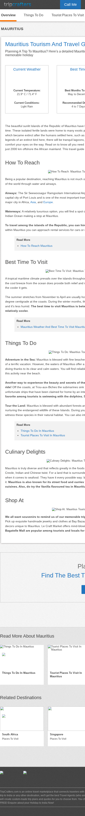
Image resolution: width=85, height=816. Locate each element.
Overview (8, 15)
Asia (33, 202)
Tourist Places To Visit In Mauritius (43, 435)
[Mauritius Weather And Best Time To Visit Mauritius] (27, 81)
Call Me (70, 4)
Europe (48, 202)
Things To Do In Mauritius (37, 430)
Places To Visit (10, 738)
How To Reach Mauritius (36, 245)
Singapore (56, 734)
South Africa (10, 734)
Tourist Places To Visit (68, 15)
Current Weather (27, 69)
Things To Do (33, 15)
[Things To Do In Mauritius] (22, 657)
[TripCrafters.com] (17, 4)
